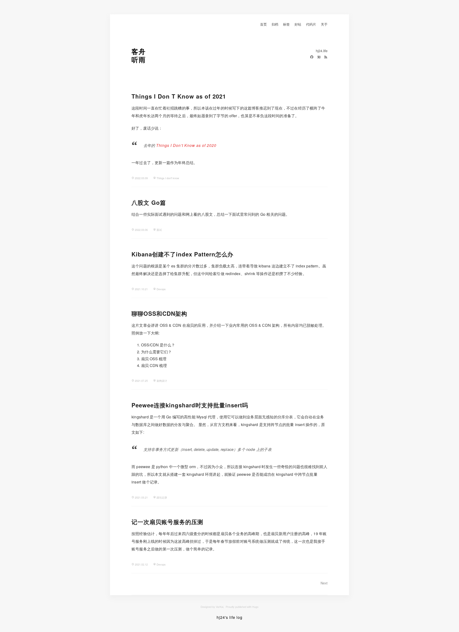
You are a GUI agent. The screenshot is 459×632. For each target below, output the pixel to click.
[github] (311, 57)
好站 (298, 24)
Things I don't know (168, 178)
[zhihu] (318, 57)
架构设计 (162, 381)
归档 (275, 24)
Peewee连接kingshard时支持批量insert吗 (189, 405)
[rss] (325, 57)
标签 (286, 24)
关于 (324, 24)
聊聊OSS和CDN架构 (159, 313)
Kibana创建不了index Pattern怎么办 (182, 254)
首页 (263, 24)
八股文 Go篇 (148, 202)
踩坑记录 (162, 497)
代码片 (311, 24)
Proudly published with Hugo (242, 607)
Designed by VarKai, (212, 607)
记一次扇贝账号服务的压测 (167, 522)
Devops (161, 289)
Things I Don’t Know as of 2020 (186, 145)
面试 (159, 230)
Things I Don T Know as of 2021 (178, 96)
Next (324, 583)
